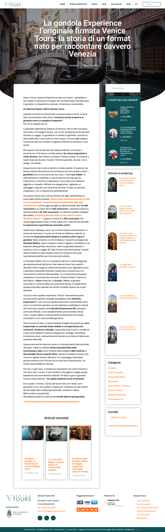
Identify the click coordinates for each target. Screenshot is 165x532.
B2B (128, 4)
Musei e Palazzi (115, 390)
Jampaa (138, 529)
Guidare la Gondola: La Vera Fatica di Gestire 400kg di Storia (32, 463)
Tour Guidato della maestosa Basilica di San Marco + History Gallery (128, 130)
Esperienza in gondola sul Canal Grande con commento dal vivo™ (128, 151)
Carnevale (113, 381)
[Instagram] (46, 518)
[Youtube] (53, 518)
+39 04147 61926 (117, 417)
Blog (94, 4)
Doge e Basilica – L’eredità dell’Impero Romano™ (127, 110)
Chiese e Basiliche (117, 395)
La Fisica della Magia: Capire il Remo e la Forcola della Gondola (56, 464)
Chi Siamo (116, 4)
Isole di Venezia (115, 372)
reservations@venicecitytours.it (123, 426)
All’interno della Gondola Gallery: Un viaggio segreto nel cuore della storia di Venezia (80, 465)
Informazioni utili (115, 399)
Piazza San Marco (116, 377)
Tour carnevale (78, 4)
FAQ (104, 4)
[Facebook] (40, 518)
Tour (62, 4)
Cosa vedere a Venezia (119, 386)
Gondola (73, 65)
